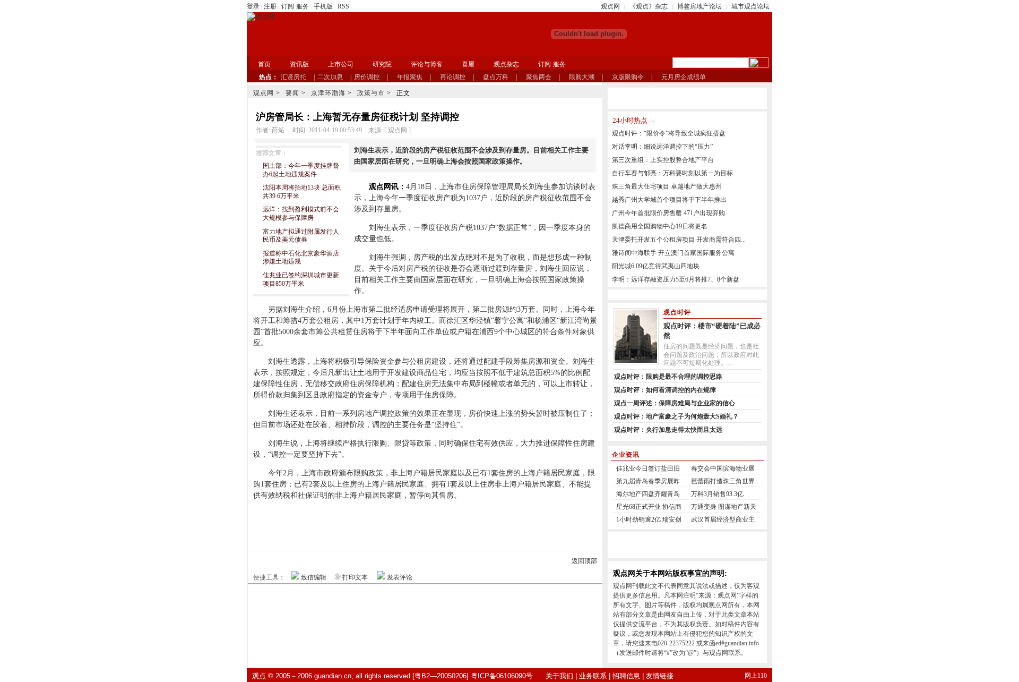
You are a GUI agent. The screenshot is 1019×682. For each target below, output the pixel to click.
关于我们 (559, 676)
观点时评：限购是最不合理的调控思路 (668, 376)
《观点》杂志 (648, 6)
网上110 (756, 675)
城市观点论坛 (750, 6)
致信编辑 (313, 577)
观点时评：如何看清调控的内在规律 (665, 390)
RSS (343, 6)
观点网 (610, 6)
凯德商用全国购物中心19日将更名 (659, 226)
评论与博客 (427, 64)
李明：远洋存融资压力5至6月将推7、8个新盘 (675, 279)
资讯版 (299, 64)
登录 (253, 6)
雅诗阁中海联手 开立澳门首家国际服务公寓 (673, 253)
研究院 (382, 64)
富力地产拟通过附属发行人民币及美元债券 (301, 236)
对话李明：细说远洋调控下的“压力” (662, 146)
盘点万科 (495, 77)
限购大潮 (581, 77)
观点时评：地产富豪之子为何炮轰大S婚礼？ (676, 416)
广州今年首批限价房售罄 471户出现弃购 (668, 213)
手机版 (323, 6)
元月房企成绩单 (683, 77)
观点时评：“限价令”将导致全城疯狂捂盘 (669, 133)
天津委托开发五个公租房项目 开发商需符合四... (679, 239)
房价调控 (366, 77)
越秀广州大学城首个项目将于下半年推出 (669, 199)
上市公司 (340, 64)
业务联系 (593, 676)
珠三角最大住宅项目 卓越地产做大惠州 (667, 186)
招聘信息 (626, 676)
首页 (264, 64)
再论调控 (452, 77)
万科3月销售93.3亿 (717, 494)
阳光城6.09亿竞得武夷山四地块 (656, 266)
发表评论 (399, 577)
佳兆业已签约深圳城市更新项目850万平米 (301, 279)
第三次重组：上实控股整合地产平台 (663, 160)
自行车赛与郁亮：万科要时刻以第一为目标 (672, 173)
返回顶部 (584, 561)
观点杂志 (506, 64)
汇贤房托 (293, 77)
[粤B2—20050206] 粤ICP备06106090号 (472, 676)
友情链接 (659, 676)
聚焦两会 (538, 77)
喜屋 (468, 64)
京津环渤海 (328, 93)
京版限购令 (628, 77)
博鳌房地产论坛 (699, 6)
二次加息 (330, 77)
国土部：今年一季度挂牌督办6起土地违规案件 (301, 170)
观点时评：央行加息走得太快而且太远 (668, 429)
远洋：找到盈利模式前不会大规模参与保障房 (301, 213)
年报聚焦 (409, 77)
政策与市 (371, 93)
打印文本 (355, 577)
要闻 (292, 93)
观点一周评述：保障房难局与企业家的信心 (674, 403)
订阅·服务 (295, 6)
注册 (270, 6)
